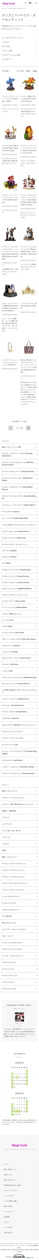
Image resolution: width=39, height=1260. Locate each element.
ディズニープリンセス (9, 903)
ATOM (10, 1206)
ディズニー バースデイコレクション (13, 870)
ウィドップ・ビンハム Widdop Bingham (14, 607)
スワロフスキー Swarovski (10, 718)
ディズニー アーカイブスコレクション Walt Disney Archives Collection (18, 463)
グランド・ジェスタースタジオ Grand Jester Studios (18, 639)
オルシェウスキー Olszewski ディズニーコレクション (19, 725)
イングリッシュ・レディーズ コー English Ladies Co (18, 505)
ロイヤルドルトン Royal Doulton (12, 760)
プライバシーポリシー (11, 1190)
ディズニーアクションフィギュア (12, 731)
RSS (5, 1206)
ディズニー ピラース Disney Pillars (13, 632)
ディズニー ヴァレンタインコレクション (15, 883)
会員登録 (7, 1217)
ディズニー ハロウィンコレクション (13, 890)
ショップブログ (9, 1196)
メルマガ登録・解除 (10, 1201)
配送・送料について (10, 1169)
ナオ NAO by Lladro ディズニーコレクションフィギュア (19, 691)
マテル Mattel (6, 563)
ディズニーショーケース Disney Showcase (15, 576)
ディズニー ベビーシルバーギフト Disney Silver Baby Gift (19, 497)
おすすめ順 (20, 71)
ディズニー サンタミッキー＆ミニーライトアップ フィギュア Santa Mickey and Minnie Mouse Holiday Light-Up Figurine (28, 200)
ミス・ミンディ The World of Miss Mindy (15, 518)
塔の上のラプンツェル (9, 923)
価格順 (28, 71)
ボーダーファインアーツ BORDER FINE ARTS (16, 589)
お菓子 (4, 850)
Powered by (9, 1257)
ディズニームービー (8, 969)
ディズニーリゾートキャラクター (12, 949)
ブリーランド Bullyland (9, 551)
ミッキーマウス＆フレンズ (10, 896)
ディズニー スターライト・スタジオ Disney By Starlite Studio (17, 454)
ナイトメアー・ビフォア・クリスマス (14, 929)
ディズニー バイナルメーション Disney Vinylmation (18, 773)
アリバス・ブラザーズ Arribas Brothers (14, 712)
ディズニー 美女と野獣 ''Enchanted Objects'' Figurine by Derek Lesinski (10, 147)
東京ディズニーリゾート (9, 791)
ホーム (3, 8)
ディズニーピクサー (8, 982)
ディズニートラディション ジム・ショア (15, 595)
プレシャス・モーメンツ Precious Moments (16, 684)
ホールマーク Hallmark (9, 557)
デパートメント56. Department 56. (13, 705)
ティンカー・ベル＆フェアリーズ (12, 956)
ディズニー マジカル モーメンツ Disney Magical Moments (17, 488)
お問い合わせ (8, 1233)
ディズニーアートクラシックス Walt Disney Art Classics (17, 479)
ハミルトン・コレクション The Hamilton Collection (18, 767)
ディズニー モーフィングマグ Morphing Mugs (16, 570)
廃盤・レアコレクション (9, 857)
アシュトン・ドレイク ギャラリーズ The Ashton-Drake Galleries (19, 752)
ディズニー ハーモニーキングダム (12, 738)
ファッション (6, 837)
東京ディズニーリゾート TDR (11, 447)
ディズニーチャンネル (9, 989)
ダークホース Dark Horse (10, 664)
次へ (28, 428)
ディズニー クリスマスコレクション (13, 877)
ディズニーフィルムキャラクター (12, 943)
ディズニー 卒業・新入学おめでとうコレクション (18, 804)
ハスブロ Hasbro (7, 626)
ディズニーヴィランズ (9, 962)
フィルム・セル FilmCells (10, 652)
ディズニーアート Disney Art (11, 645)
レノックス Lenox (7, 620)
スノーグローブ (7, 824)
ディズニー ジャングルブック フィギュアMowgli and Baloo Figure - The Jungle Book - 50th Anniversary (28, 251)
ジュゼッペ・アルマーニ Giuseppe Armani (15, 699)
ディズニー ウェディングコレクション (14, 863)
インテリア (5, 844)
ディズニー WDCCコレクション (12, 614)
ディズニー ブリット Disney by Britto (13, 601)
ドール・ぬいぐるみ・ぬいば (11, 830)
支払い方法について (10, 1180)
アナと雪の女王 (7, 916)
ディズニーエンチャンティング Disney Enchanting (18, 471)
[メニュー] (36, 3)
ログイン (7, 1222)
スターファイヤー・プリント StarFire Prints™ (16, 658)
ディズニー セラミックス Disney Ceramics (15, 531)
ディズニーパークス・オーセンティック (17, 8)
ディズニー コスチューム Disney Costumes (15, 582)
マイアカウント (9, 1211)
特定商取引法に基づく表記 (12, 1185)
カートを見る (8, 1227)
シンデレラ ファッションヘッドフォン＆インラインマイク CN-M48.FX (10, 362)
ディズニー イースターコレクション (13, 798)
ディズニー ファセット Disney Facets (14, 538)
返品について (8, 1175)
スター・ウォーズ (7, 936)
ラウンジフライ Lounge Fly (10, 511)
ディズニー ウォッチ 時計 (10, 745)
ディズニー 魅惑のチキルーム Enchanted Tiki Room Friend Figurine (28, 98)
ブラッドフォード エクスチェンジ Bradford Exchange (19, 677)
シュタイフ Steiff (7, 671)
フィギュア (5, 817)
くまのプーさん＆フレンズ (10, 910)
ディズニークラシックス (9, 975)
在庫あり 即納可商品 (9, 811)
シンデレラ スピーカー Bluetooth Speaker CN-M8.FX (28, 305)
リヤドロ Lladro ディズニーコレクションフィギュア (18, 525)
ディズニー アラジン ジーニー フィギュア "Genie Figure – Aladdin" (10, 98)
